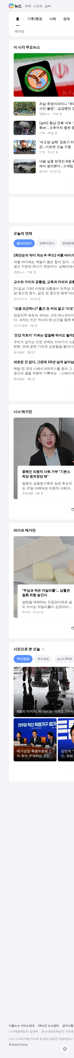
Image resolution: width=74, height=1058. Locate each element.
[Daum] (12, 6)
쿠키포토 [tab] (43, 659)
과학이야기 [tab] (46, 243)
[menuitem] (17, 19)
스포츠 (38, 6)
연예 (28, 6)
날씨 (48, 6)
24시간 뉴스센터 (48, 1025)
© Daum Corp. (18, 1044)
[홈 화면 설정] (65, 1049)
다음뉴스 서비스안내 (22, 1025)
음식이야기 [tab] (24, 243)
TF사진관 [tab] (23, 659)
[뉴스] (18, 6)
